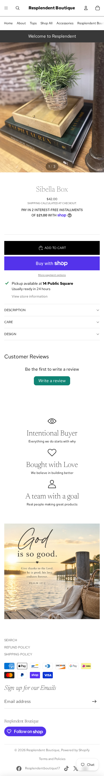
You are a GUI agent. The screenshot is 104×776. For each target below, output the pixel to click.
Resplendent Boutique (42, 750)
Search (10, 640)
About (21, 23)
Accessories (65, 23)
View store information (29, 296)
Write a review (52, 380)
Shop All (47, 23)
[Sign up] (94, 701)
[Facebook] (19, 768)
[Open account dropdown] (86, 8)
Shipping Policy (18, 654)
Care (8, 322)
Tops (33, 23)
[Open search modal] (17, 8)
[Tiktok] (66, 768)
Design (10, 334)
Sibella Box (52, 189)
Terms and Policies (52, 759)
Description (15, 310)
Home (8, 23)
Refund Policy (17, 647)
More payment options (52, 275)
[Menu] (6, 8)
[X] (76, 768)
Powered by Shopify (75, 750)
